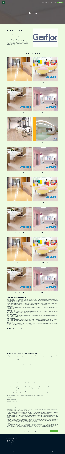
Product (35, 440)
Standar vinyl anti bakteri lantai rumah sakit (14, 415)
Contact (55, 2)
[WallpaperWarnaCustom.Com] (3, 2)
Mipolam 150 (20, 82)
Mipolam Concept (45, 112)
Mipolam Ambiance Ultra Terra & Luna (45, 142)
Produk (49, 2)
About (46, 2)
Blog (51, 2)
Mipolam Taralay (20, 142)
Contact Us (49, 441)
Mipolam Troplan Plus (20, 112)
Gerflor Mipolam (22, 441)
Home (43, 2)
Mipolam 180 (45, 82)
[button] (60, 2)
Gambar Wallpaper (22, 443)
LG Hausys (21, 440)
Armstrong (21, 442)
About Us (48, 440)
